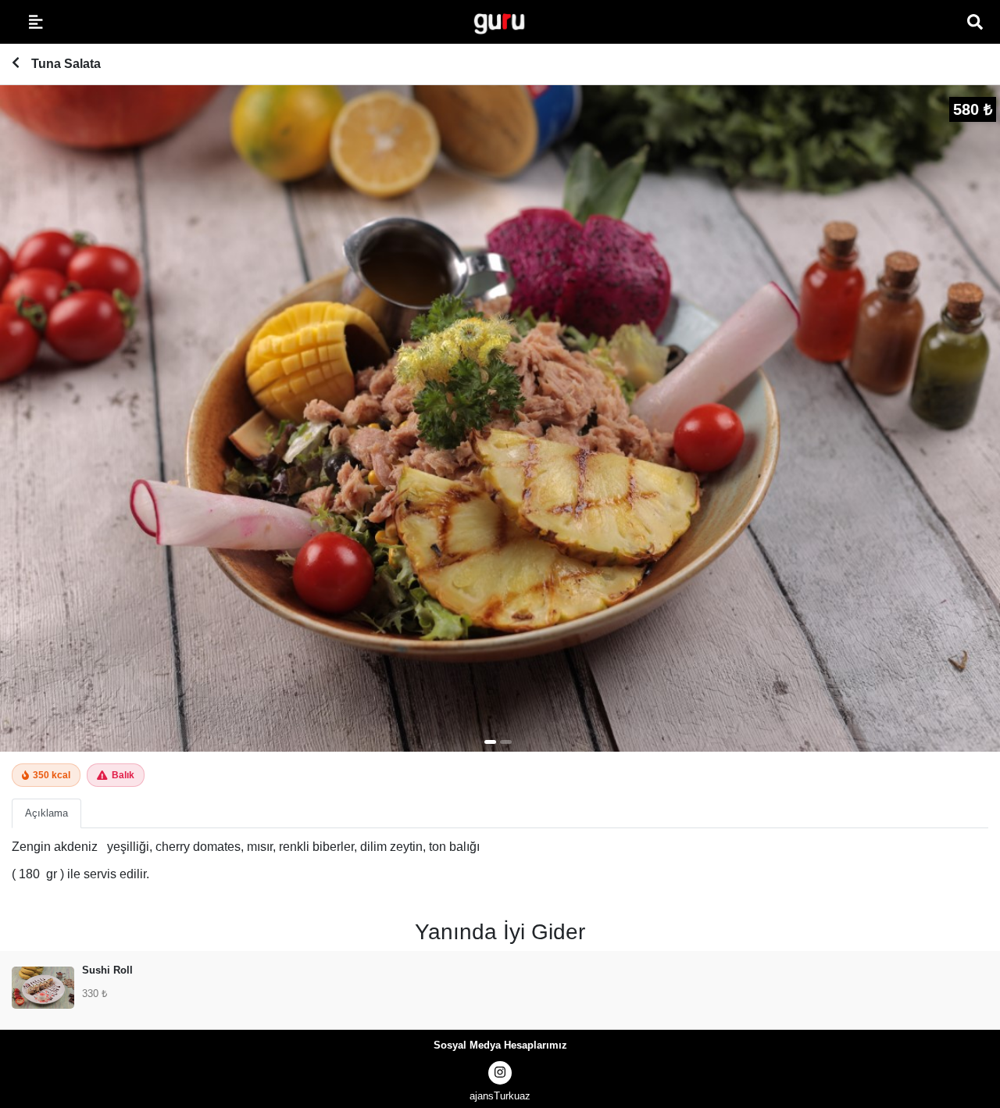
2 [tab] (506, 742)
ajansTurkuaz (500, 1096)
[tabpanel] (500, 418)
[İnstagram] (500, 1073)
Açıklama (46, 813)
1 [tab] (490, 742)
